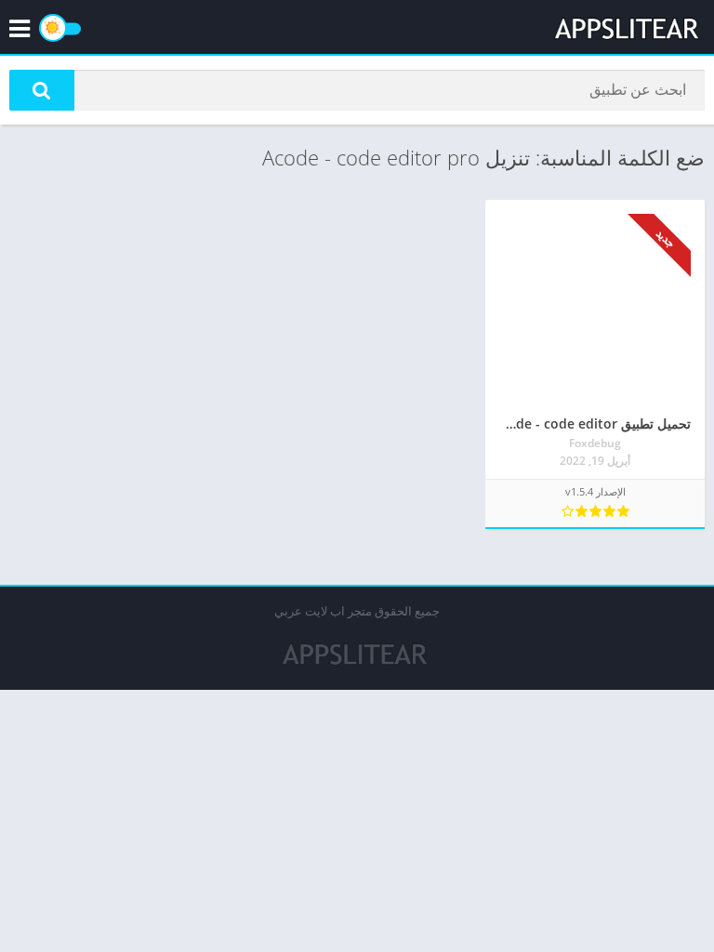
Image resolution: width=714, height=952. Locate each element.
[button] (41, 90)
